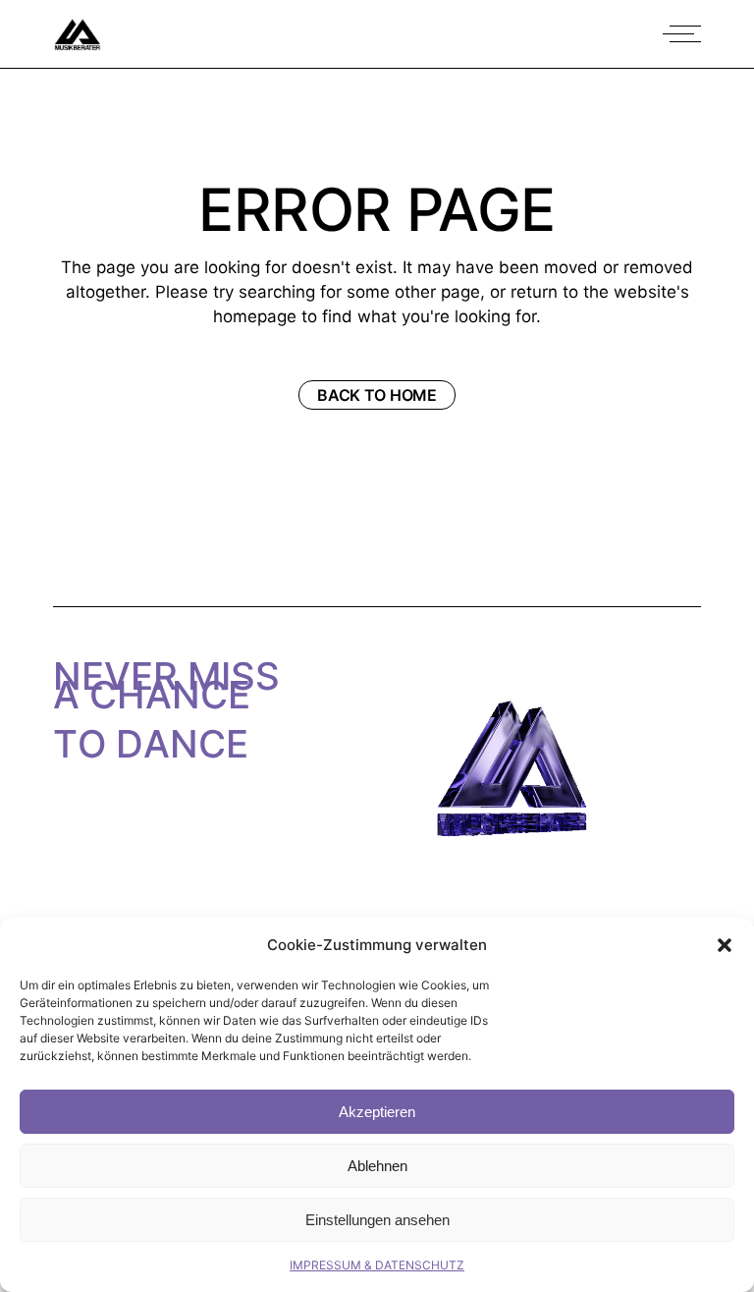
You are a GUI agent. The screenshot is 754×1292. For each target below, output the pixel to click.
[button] (724, 945)
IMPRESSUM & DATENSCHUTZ (377, 1265)
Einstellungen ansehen (377, 1219)
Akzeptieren (377, 1111)
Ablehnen (377, 1165)
